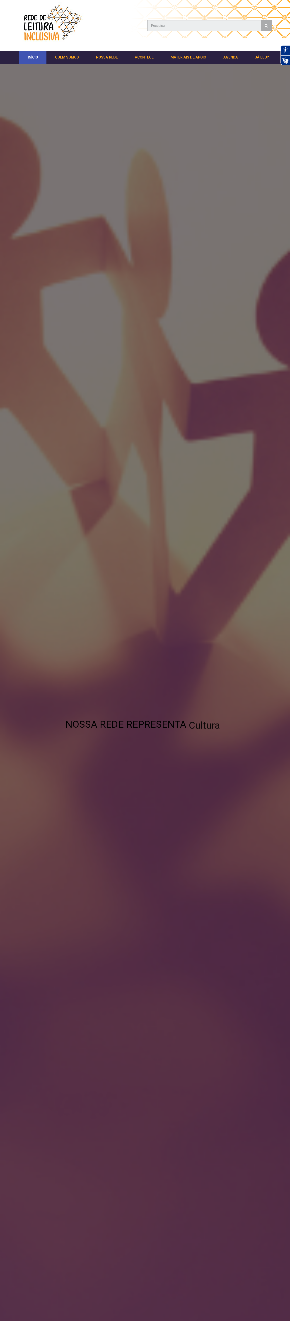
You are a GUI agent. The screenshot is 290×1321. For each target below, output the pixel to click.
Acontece (144, 57)
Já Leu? (262, 57)
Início (33, 57)
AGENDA (230, 57)
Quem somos (67, 57)
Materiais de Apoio (188, 57)
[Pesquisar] (266, 25)
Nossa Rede (107, 57)
